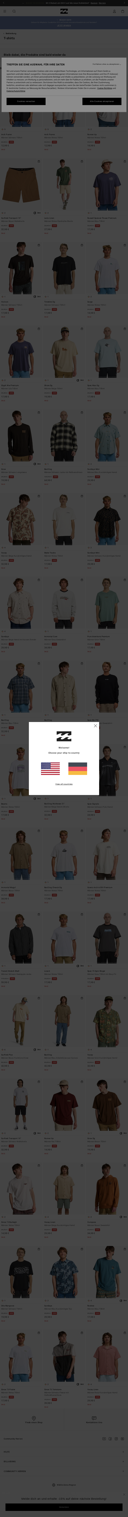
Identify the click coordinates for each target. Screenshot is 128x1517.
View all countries (64, 784)
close (95, 725)
